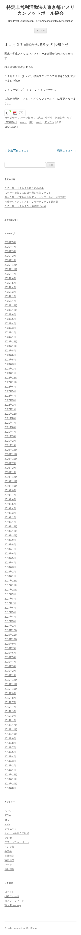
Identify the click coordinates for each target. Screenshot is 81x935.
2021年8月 (10, 418)
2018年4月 (10, 562)
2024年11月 (11, 310)
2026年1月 (10, 260)
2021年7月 (10, 422)
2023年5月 (10, 359)
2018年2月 (10, 571)
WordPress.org (13, 905)
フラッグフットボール (17, 842)
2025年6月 (10, 278)
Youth (39, 122)
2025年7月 (10, 274)
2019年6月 (10, 499)
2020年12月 (11, 449)
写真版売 (9, 860)
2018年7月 (10, 549)
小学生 (8, 864)
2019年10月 (11, 486)
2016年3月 (10, 666)
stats (7, 824)
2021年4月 (10, 431)
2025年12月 (11, 264)
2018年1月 (10, 576)
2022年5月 (10, 391)
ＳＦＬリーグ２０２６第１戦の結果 (24, 188)
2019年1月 (10, 522)
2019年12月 (11, 476)
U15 (31, 122)
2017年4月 (10, 616)
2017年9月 (10, 594)
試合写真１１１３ (17, 150)
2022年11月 (11, 382)
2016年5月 (10, 657)
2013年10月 (11, 783)
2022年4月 (10, 395)
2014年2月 (10, 765)
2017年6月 (10, 607)
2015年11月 (11, 684)
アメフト (49, 122)
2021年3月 (10, 436)
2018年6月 (10, 553)
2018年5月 (10, 558)
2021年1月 (10, 445)
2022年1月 (10, 409)
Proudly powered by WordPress (21, 928)
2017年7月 (10, 603)
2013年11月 (11, 779)
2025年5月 (10, 283)
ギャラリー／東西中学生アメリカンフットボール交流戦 (35, 197)
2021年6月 (10, 427)
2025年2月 (10, 296)
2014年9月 (10, 738)
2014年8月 (10, 743)
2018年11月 (11, 531)
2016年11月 (11, 634)
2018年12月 (11, 526)
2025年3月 (10, 292)
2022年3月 (10, 400)
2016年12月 (11, 630)
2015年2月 (10, 716)
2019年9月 (10, 490)
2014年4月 (10, 756)
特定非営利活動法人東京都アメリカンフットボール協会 (40, 10)
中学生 (49, 117)
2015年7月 (10, 702)
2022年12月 (11, 377)
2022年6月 (10, 386)
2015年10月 (11, 688)
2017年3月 (10, 621)
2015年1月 (10, 720)
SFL (7, 819)
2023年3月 (10, 364)
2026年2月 (10, 255)
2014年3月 (10, 761)
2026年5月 (10, 242)
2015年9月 (10, 693)
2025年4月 (10, 287)
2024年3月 (10, 328)
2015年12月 (11, 679)
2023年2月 (10, 368)
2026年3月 (10, 251)
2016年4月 (10, 661)
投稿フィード (12, 896)
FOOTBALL (11, 122)
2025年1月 (10, 301)
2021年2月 (10, 440)
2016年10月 (11, 639)
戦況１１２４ (66, 150)
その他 (8, 837)
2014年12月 (11, 725)
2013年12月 (11, 774)
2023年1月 (10, 373)
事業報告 (9, 855)
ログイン (9, 891)
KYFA (8, 815)
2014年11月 (11, 729)
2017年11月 (11, 585)
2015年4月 (10, 707)
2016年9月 (10, 643)
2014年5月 (10, 752)
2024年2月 (10, 332)
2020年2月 (10, 467)
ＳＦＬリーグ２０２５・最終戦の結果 (25, 206)
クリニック (11, 828)
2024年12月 (11, 305)
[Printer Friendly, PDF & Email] (15, 112)
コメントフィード (14, 900)
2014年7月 (10, 747)
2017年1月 (10, 625)
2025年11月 (11, 269)
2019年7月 (10, 495)
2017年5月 (10, 612)
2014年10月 (11, 734)
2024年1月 (10, 337)
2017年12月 (11, 580)
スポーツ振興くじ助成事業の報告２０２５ (28, 192)
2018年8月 (10, 544)
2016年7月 (10, 648)
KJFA (8, 810)
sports (23, 122)
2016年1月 (10, 675)
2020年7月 (10, 463)
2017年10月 (11, 589)
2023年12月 (11, 341)
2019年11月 (11, 481)
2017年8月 (10, 598)
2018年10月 (11, 535)
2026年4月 (10, 246)
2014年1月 (10, 770)
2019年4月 (10, 508)
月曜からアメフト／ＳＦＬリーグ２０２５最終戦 (31, 201)
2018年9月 (10, 540)
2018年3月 (10, 567)
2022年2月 (10, 404)
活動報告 (60, 117)
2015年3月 (10, 711)
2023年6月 (10, 355)
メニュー (40, 30)
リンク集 (9, 846)
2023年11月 (11, 346)
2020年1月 (10, 472)
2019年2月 (10, 517)
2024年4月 (10, 323)
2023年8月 (10, 350)
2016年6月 (10, 652)
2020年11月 (11, 454)
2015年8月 (10, 698)
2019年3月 (10, 513)
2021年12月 (11, 413)
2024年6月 (10, 314)
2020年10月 (11, 458)
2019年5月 (10, 504)
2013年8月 (10, 788)
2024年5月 (10, 319)
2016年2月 (10, 670)
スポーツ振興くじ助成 (30, 117)
